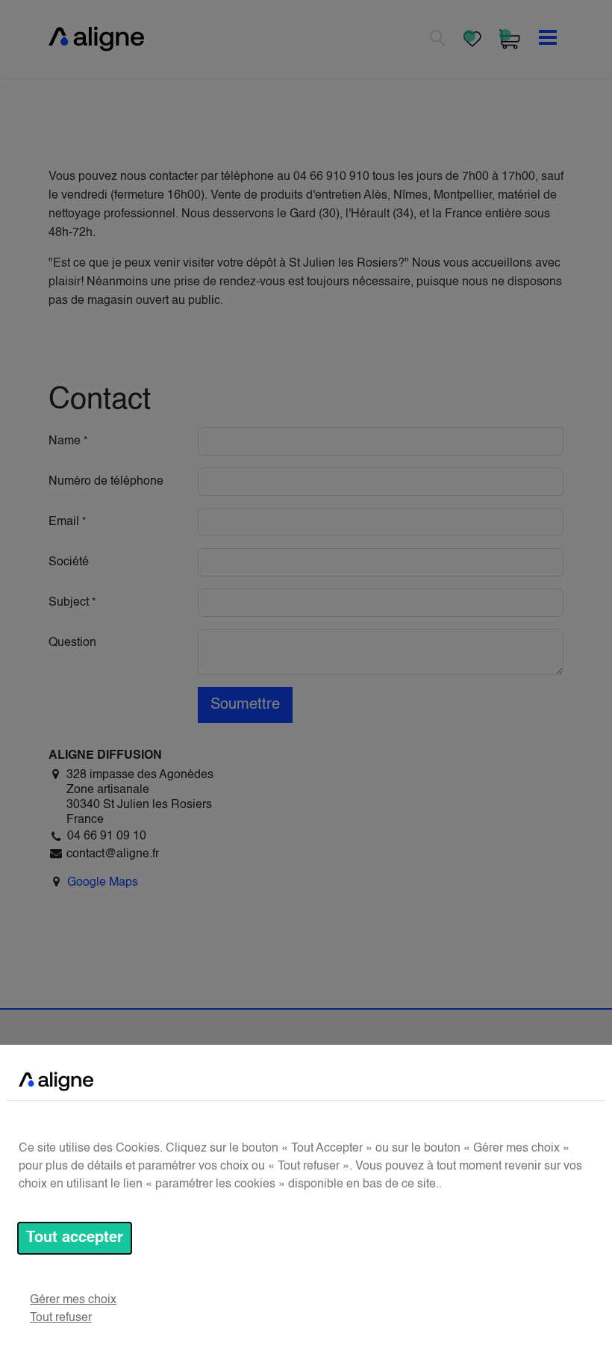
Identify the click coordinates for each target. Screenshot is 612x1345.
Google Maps (102, 883)
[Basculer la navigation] (547, 39)
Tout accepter (74, 1238)
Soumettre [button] (245, 705)
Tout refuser (61, 1318)
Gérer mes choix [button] (73, 1300)
